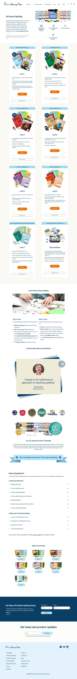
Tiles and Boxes (54, 247)
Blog (59, 4)
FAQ (55, 4)
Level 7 (22, 247)
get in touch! (37, 535)
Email (54, 605)
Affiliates (8, 669)
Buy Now (22, 94)
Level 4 (54, 135)
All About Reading (11, 655)
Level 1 (22, 74)
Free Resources (48, 4)
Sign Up (47, 613)
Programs (28, 4)
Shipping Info (24, 663)
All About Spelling (11, 658)
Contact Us (24, 655)
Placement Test (22, 100)
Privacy (8, 666)
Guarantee (24, 666)
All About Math (10, 661)
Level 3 (22, 135)
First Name (44, 605)
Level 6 (54, 191)
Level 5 (22, 191)
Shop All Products (38, 4)
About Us (23, 653)
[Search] (68, 4)
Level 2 (54, 74)
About (64, 4)
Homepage (9, 653)
